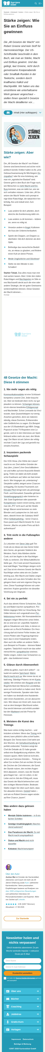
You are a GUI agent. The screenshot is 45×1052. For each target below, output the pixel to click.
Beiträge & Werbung (22, 1044)
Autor (27, 883)
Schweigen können (31, 404)
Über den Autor (13, 874)
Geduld (27, 791)
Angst (27, 227)
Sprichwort (24, 673)
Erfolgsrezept (32, 407)
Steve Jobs (25, 544)
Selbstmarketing (16, 519)
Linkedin (21, 899)
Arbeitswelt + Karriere (17, 12)
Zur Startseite (22, 918)
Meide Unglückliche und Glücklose (23, 259)
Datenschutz (28, 1039)
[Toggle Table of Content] (22, 113)
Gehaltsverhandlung (28, 743)
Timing (33, 733)
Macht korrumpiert (21, 849)
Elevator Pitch (10, 490)
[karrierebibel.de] (11, 3)
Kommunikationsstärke (14, 394)
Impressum (16, 1039)
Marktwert (15, 712)
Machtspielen (25, 279)
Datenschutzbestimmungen (25, 978)
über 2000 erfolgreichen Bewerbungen (21, 891)
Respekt (29, 683)
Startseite (6, 12)
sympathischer (22, 652)
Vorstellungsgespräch (13, 496)
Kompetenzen (10, 503)
